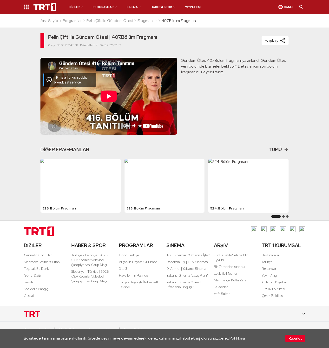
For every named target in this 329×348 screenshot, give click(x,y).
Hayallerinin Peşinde (133, 275)
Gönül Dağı (32, 275)
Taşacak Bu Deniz (37, 268)
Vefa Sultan (222, 294)
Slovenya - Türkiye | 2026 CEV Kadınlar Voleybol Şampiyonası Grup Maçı (90, 276)
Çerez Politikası (231, 338)
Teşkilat (29, 282)
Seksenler (221, 287)
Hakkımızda (270, 255)
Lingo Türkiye (129, 255)
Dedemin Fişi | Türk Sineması (187, 262)
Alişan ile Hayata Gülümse (138, 262)
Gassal (29, 295)
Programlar (72, 20)
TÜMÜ (275, 149)
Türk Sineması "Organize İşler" (188, 255)
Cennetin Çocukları (38, 255)
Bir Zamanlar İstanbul (229, 266)
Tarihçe (267, 262)
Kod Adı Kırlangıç (36, 289)
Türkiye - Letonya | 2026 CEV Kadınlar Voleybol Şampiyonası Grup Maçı (89, 260)
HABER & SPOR (88, 245)
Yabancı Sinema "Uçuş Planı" (187, 275)
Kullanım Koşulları (274, 282)
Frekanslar (269, 268)
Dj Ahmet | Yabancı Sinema (186, 268)
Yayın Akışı (269, 275)
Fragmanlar (147, 20)
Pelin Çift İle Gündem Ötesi (109, 20)
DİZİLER (33, 245)
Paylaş (271, 40)
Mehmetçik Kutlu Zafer (231, 280)
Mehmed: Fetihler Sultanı (42, 262)
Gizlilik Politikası (273, 289)
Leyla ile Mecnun (226, 273)
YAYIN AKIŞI (193, 7)
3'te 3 (123, 268)
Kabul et (295, 338)
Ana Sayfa (49, 20)
